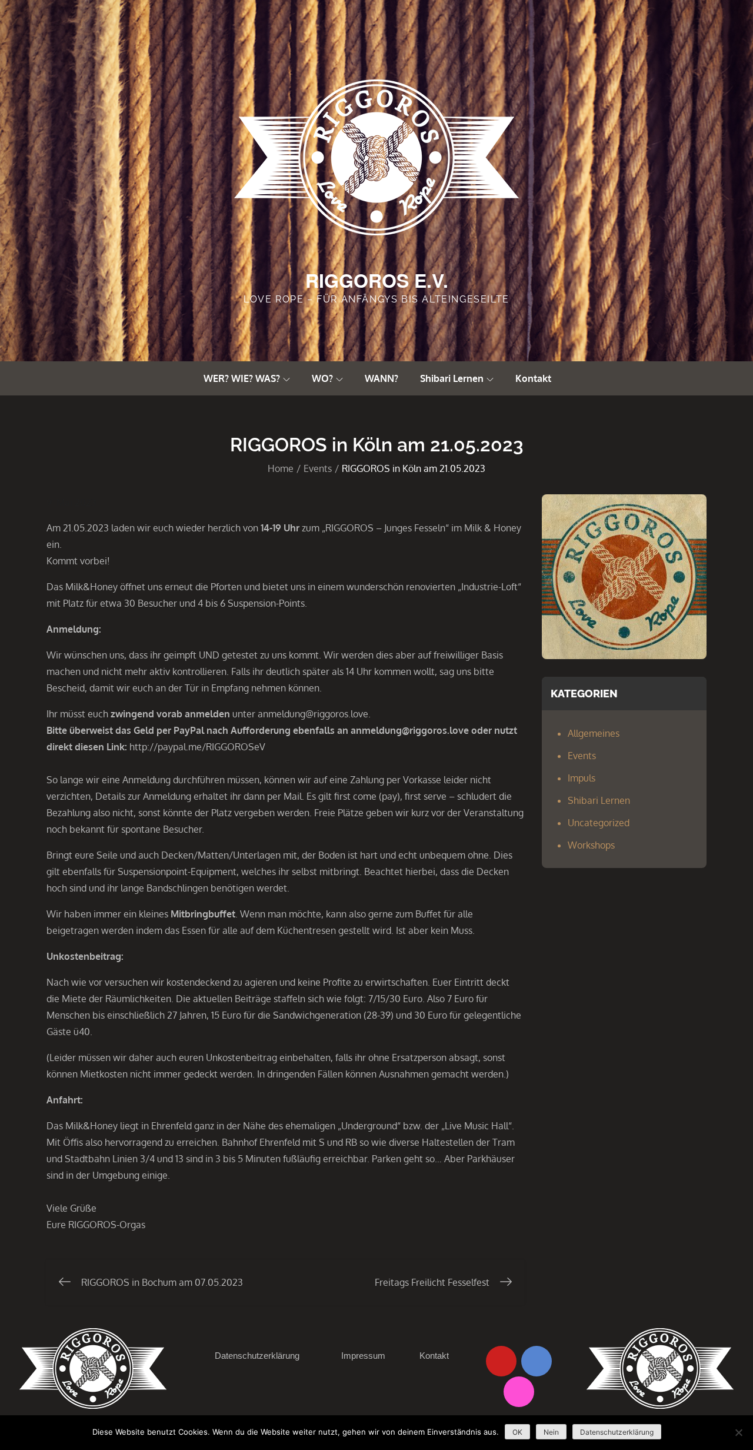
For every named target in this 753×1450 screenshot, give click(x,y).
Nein (551, 1432)
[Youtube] (501, 1361)
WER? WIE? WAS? (242, 378)
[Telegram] (536, 1361)
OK (517, 1432)
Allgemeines (593, 733)
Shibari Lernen (452, 378)
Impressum (363, 1356)
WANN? (381, 378)
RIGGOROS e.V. (376, 280)
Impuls (581, 778)
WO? (322, 378)
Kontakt (533, 378)
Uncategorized (598, 823)
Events (582, 755)
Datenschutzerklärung (257, 1356)
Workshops (591, 845)
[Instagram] (519, 1391)
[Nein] (738, 1432)
